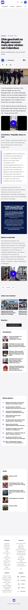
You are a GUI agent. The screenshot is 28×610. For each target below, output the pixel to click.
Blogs (7, 567)
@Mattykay (21, 546)
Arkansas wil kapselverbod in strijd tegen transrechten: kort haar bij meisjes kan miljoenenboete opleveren (16, 368)
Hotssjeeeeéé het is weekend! (16, 498)
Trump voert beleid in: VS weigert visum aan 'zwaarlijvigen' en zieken (15, 338)
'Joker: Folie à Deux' (21, 543)
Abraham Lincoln (21, 553)
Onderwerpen (7, 569)
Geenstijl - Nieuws (7, 577)
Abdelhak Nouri (21, 551)
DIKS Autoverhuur (7, 579)
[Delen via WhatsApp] (10, 64)
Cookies (14, 603)
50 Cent (21, 545)
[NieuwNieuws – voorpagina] (2, 2)
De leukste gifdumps (7, 590)
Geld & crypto (7, 557)
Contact (18, 603)
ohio (3, 287)
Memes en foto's (7, 592)
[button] (3, 307)
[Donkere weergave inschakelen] (21, 2)
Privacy (9, 603)
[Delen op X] (6, 64)
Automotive (7, 565)
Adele (21, 561)
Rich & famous (7, 553)
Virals (7, 556)
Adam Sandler (21, 559)
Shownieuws (7, 548)
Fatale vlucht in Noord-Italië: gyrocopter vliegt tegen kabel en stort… (17, 492)
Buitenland (3, 35)
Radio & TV (7, 562)
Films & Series (7, 561)
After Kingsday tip (21, 565)
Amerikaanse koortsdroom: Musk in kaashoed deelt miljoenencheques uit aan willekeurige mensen (16, 360)
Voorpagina (5, 6)
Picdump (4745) (13, 505)
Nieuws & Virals (7, 576)
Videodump (7, 580)
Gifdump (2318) (13, 476)
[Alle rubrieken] (25, 6)
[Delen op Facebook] (2, 64)
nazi (13, 287)
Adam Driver (21, 557)
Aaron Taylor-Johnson (21, 549)
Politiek (7, 549)
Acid (21, 556)
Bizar (7, 551)
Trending (12, 6)
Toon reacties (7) (14, 325)
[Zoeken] (17, 2)
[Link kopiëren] (14, 64)
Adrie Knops (21, 564)
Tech (7, 554)
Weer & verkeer (7, 564)
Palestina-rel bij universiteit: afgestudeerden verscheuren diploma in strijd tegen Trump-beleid (16, 353)
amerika (8, 287)
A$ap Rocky (21, 548)
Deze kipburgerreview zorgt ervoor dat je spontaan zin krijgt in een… (17, 484)
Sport (7, 559)
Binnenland (7, 545)
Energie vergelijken (7, 585)
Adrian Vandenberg (21, 562)
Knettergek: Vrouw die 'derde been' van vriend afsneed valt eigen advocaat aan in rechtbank (17, 345)
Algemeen (19, 6)
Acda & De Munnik (21, 554)
